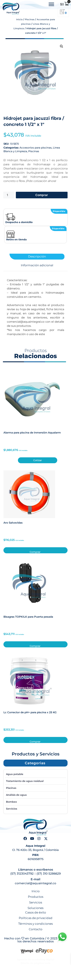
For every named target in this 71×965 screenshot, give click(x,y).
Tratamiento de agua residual (25, 781)
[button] (61, 46)
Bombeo (11, 801)
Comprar (41, 195)
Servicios (11, 808)
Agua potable (14, 774)
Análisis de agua (16, 794)
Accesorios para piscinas (35, 147)
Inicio (19, 19)
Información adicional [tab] (37, 265)
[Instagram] (39, 838)
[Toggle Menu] (51, 4)
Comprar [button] (35, 551)
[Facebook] (25, 838)
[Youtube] (32, 838)
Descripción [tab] (37, 256)
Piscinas (29, 19)
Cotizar (37, 460)
